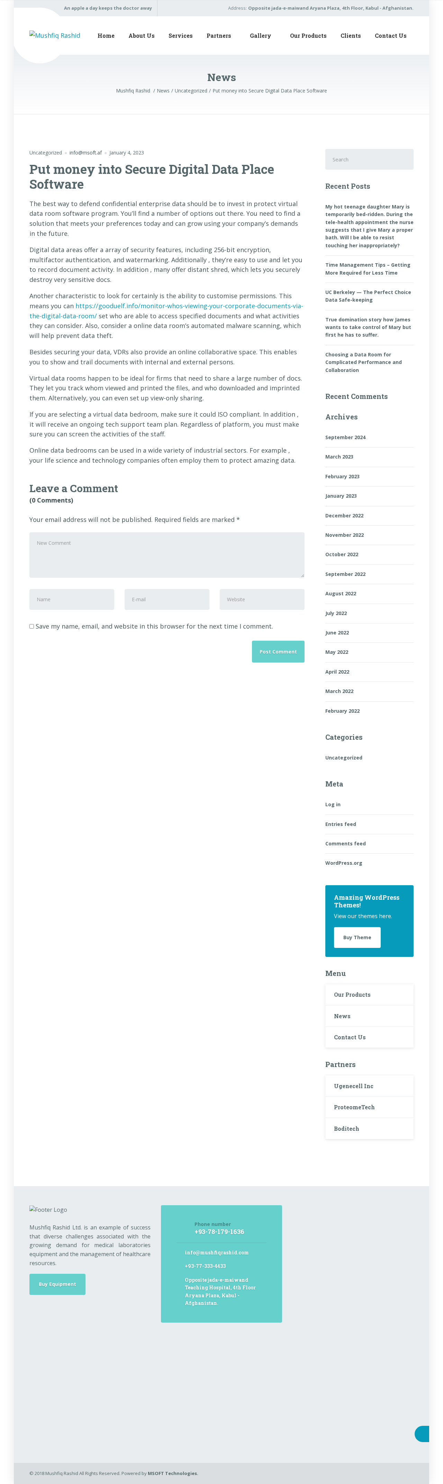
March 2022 (339, 691)
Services (181, 35)
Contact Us (391, 35)
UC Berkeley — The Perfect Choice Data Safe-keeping (368, 296)
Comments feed (345, 843)
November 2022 (344, 535)
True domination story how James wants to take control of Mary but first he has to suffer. (368, 327)
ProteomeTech (354, 1107)
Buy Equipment (57, 1284)
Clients (351, 35)
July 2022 (336, 613)
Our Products (308, 35)
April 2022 (337, 671)
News (342, 1016)
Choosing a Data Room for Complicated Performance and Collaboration (363, 362)
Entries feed (340, 824)
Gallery (260, 35)
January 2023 (341, 495)
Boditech (346, 1128)
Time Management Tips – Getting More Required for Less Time (367, 268)
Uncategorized (45, 152)
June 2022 (337, 632)
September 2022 (345, 574)
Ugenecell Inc (353, 1086)
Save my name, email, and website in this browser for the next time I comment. (154, 626)
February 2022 (342, 711)
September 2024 (345, 437)
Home (106, 35)
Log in (333, 804)
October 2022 (341, 554)
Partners (219, 35)
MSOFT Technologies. (173, 1473)
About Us (141, 35)
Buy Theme (357, 937)
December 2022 (344, 515)
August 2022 (340, 593)
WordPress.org (343, 863)
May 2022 (336, 652)
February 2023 (342, 476)
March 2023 (339, 456)
